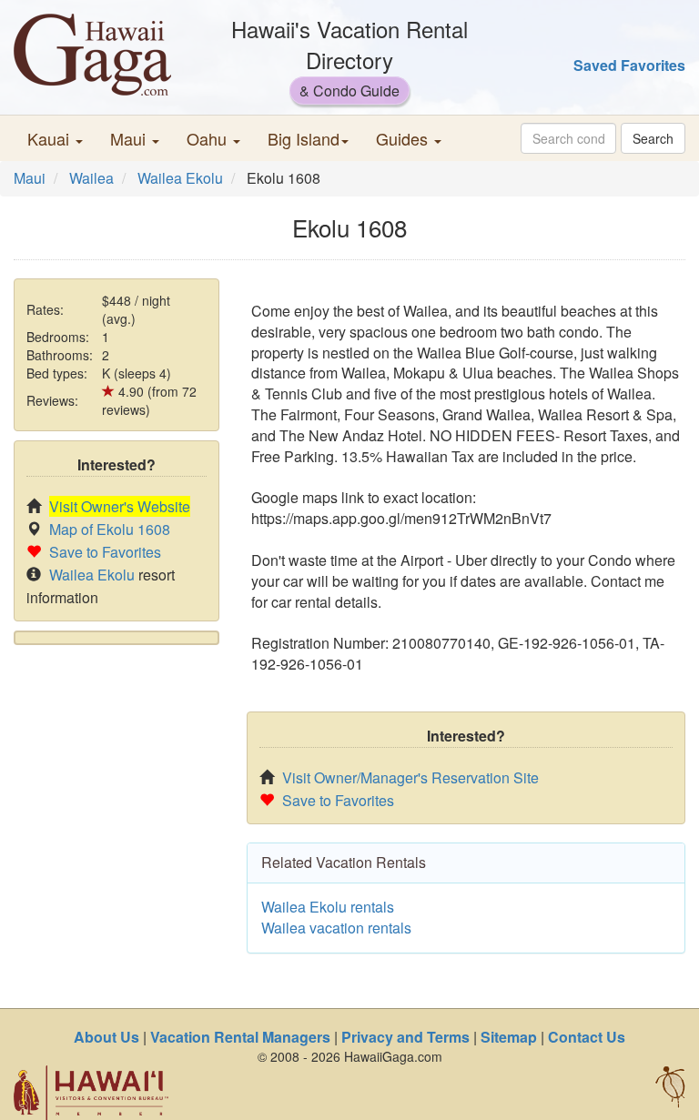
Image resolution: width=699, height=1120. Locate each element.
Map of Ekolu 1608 (109, 529)
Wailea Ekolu (180, 177)
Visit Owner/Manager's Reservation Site (410, 777)
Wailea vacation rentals (336, 927)
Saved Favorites (629, 65)
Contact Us (586, 1036)
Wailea (91, 177)
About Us (106, 1036)
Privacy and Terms (405, 1036)
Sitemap (509, 1036)
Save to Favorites (105, 551)
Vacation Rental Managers (240, 1036)
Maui (30, 177)
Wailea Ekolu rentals (327, 906)
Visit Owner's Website (119, 506)
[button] (55, 138)
